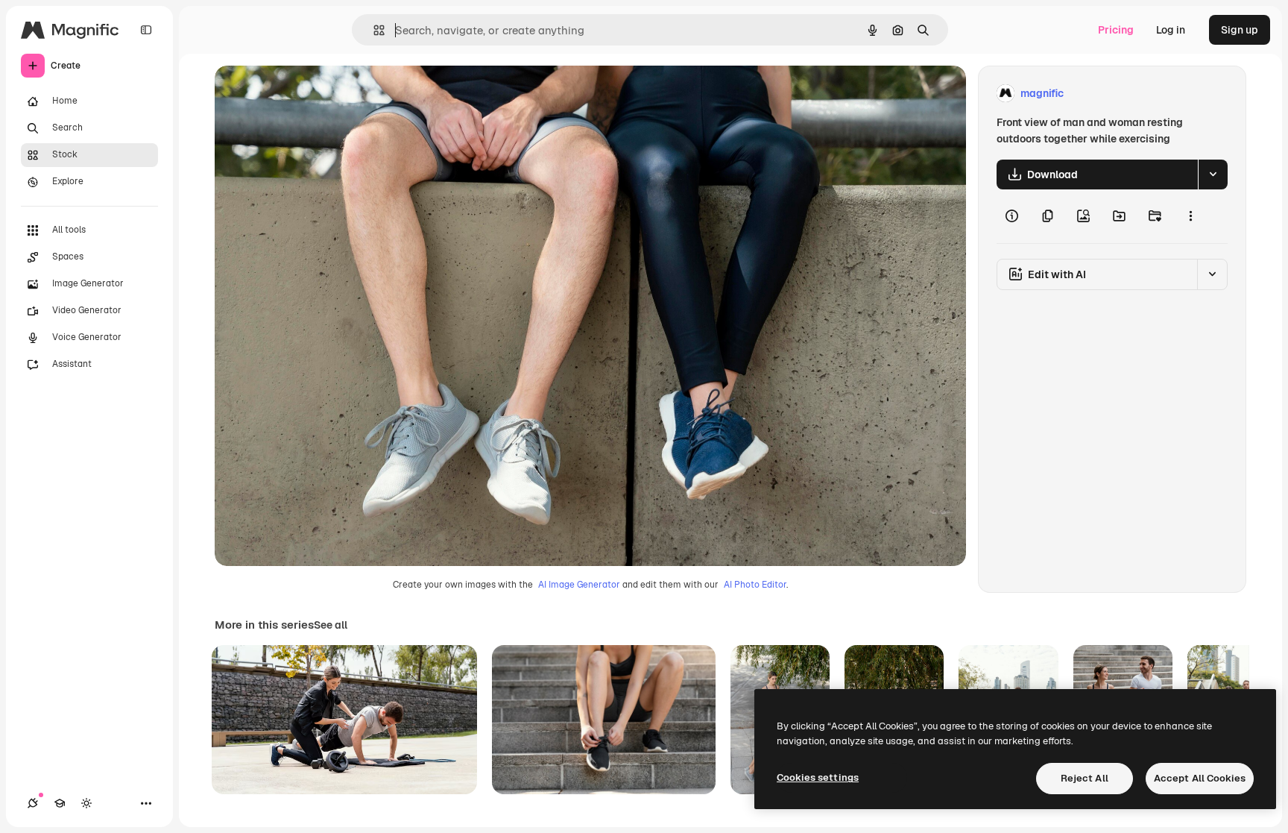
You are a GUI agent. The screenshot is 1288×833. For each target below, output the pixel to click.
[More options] (1190, 216)
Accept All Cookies (1200, 778)
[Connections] (33, 803)
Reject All (1084, 778)
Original (310, 94)
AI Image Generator (579, 585)
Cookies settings (818, 777)
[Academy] (60, 803)
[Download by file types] (1213, 174)
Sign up (1239, 30)
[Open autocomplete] (373, 30)
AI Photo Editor (755, 585)
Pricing (1116, 30)
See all (330, 625)
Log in (1170, 30)
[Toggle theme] (86, 803)
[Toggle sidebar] (146, 30)
